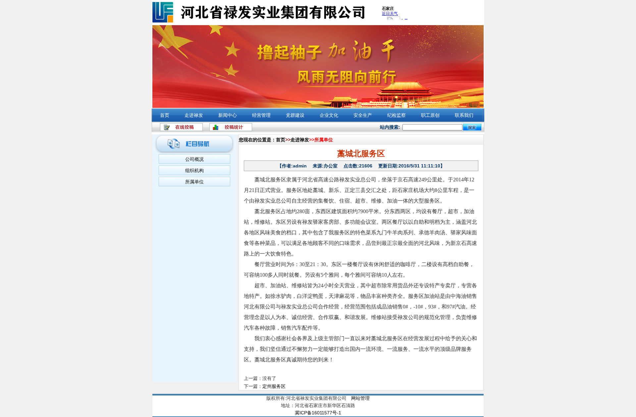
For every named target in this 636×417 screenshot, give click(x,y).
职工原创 (430, 115)
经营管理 (261, 115)
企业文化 (329, 115)
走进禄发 (194, 115)
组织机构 (194, 170)
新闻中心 (227, 115)
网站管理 (360, 398)
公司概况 (194, 159)
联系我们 (464, 115)
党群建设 (295, 115)
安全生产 (362, 115)
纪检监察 (396, 115)
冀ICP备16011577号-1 (318, 412)
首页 (164, 115)
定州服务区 (274, 386)
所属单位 (194, 181)
